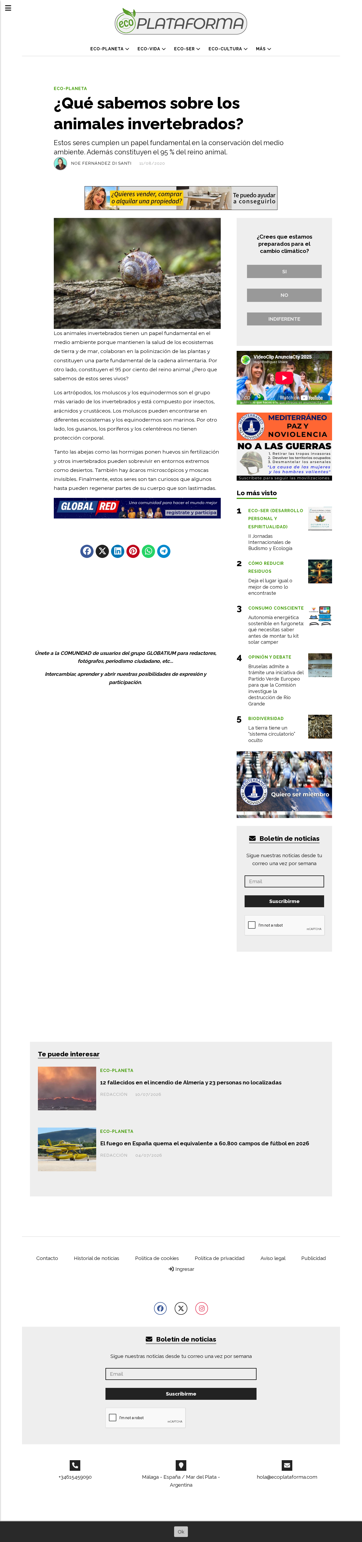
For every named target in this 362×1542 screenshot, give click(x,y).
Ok (181, 1532)
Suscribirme (181, 392)
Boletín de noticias (185, 329)
